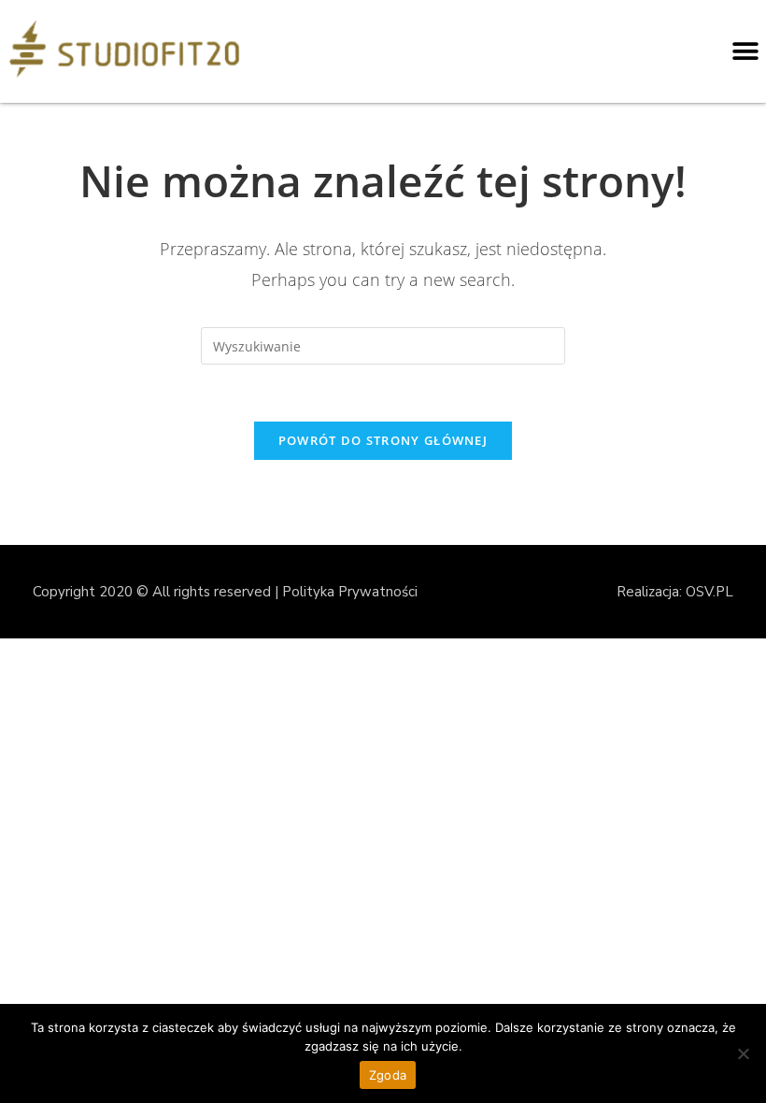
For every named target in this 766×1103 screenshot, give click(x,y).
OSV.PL (709, 591)
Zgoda (387, 1074)
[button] (745, 52)
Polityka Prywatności (350, 591)
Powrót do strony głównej (383, 440)
